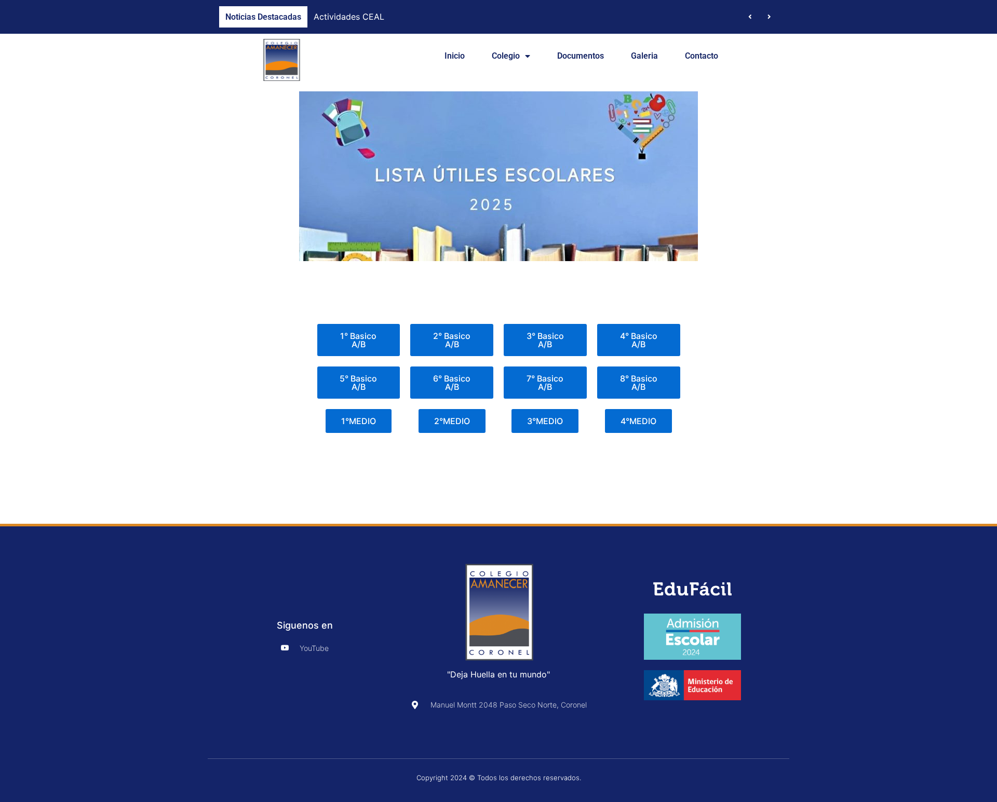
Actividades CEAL (349, 16)
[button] (769, 17)
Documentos (580, 56)
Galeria (644, 56)
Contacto (701, 56)
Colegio (506, 56)
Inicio (454, 56)
